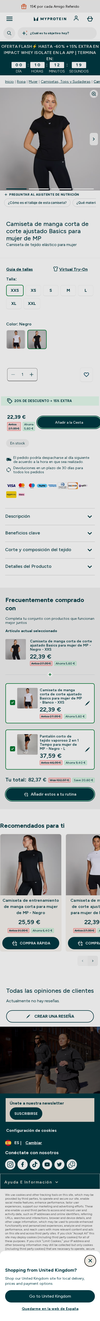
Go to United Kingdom (50, 1296)
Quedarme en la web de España (50, 1309)
